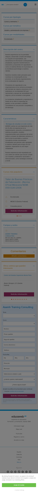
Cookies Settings (19, 490)
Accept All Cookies (19, 485)
